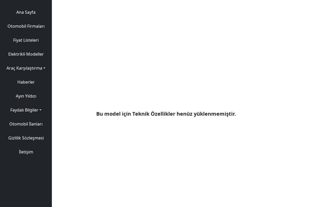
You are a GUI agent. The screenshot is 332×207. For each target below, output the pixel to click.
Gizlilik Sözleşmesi (26, 138)
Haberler (26, 82)
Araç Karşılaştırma (24, 68)
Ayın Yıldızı (26, 96)
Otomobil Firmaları (26, 26)
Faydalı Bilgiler (24, 110)
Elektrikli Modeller (26, 54)
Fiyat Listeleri (26, 40)
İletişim (26, 152)
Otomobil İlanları (26, 124)
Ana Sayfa (26, 12)
